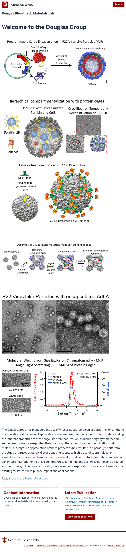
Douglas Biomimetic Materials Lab (28, 13)
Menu (118, 4)
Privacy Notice (70, 545)
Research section (36, 478)
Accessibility (29, 545)
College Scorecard (44, 545)
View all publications (80, 516)
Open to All (58, 545)
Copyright (82, 545)
